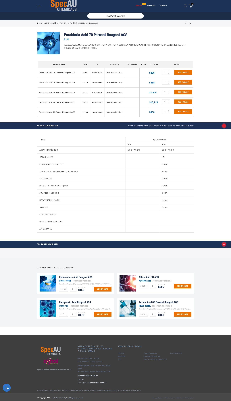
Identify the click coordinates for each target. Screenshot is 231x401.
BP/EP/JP (121, 356)
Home (39, 23)
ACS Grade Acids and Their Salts (56, 23)
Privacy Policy (157, 398)
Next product (190, 23)
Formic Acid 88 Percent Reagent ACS (158, 302)
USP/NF (121, 353)
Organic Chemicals (152, 356)
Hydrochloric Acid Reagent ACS (75, 277)
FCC (119, 359)
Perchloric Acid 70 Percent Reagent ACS (57, 73)
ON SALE (139, 6)
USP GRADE (151, 6)
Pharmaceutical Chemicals (155, 359)
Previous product (183, 23)
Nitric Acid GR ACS (149, 277)
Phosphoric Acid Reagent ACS (75, 302)
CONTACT (163, 6)
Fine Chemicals (150, 353)
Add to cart (183, 72)
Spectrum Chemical (82, 280)
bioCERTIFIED (176, 353)
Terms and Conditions (173, 398)
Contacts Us (188, 398)
